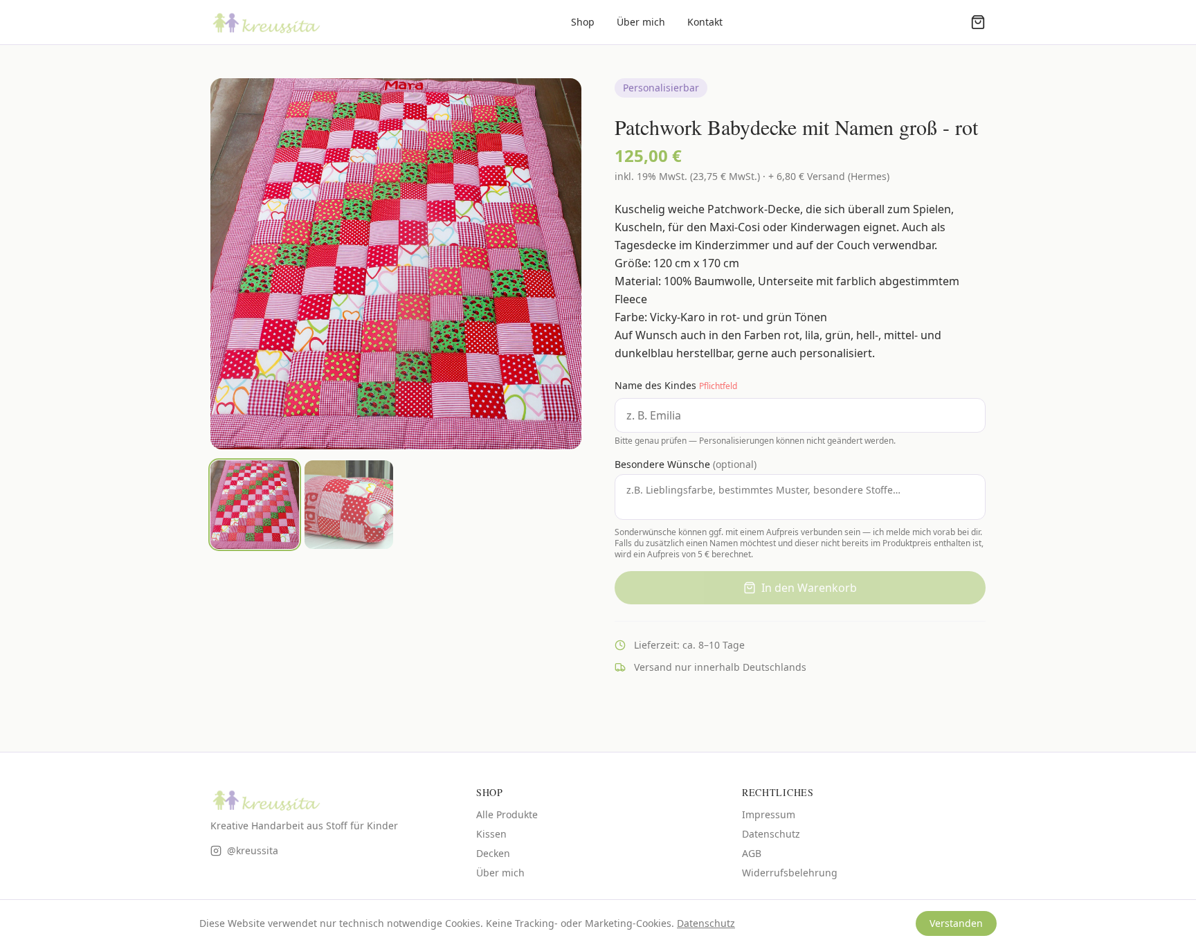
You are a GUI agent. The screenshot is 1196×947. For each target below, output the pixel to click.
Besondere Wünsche (685, 464)
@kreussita (252, 850)
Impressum (768, 814)
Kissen (491, 833)
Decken (493, 853)
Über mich (641, 21)
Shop (583, 21)
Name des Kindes (676, 385)
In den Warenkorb (809, 587)
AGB (751, 853)
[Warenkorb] (978, 22)
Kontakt (705, 21)
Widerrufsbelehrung (789, 872)
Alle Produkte (507, 814)
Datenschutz (771, 833)
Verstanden (956, 923)
